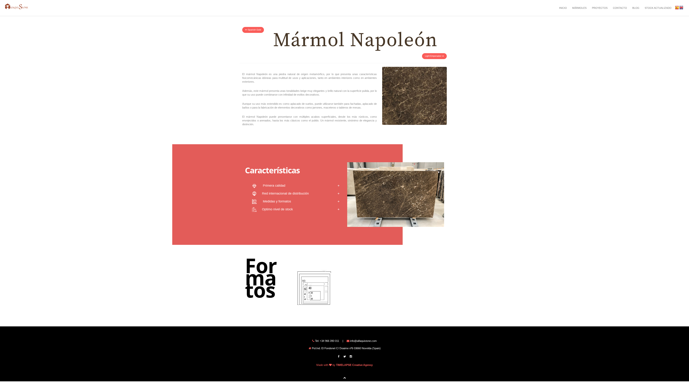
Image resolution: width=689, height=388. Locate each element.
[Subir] (344, 378)
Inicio (563, 7)
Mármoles (579, 7)
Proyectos (600, 7)
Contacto (620, 7)
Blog (635, 7)
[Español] (676, 7)
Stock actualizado (658, 7)
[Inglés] (680, 7)
